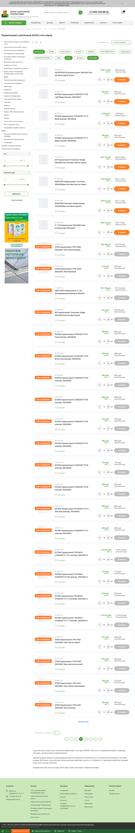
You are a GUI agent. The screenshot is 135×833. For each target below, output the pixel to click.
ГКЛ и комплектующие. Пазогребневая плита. (16, 43)
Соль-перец (93, 58)
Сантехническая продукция (13, 83)
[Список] (41, 42)
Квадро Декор (125, 52)
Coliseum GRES (65, 52)
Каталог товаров (15, 23)
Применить (16, 194)
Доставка (50, 22)
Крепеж (6, 118)
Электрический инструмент (13, 99)
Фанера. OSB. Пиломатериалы (14, 112)
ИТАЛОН (79, 52)
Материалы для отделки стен (13, 62)
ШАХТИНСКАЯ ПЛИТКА (42, 58)
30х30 (68, 58)
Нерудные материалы (11, 93)
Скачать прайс (117, 22)
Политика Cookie (63, 5)
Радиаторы (7, 89)
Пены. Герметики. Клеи (11, 124)
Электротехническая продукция (14, 80)
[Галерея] (38, 42)
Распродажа (8, 142)
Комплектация (9, 173)
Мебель (3, 131)
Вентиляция (8, 86)
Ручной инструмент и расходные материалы (14, 58)
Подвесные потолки (10, 65)
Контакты (103, 22)
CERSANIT (91, 52)
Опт (5, 154)
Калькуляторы (36, 22)
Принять (123, 3)
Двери (6, 77)
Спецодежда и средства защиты (14, 127)
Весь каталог (35, 817)
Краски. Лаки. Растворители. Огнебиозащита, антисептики (13, 73)
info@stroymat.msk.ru (13, 799)
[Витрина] (34, 42)
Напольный (39, 52)
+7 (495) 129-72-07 (15, 796)
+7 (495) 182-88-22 (99, 12)
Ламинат (7, 105)
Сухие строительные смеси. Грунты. (15, 47)
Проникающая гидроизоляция (14, 139)
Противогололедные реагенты (11, 146)
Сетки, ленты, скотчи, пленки (13, 121)
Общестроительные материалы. (14, 50)
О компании (74, 22)
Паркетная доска (9, 108)
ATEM (58, 58)
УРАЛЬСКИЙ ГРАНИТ (107, 52)
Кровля (6, 115)
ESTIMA (51, 52)
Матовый (80, 58)
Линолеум (7, 102)
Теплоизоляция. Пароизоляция (14, 53)
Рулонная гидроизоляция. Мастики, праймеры (15, 135)
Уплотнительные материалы (10, 149)
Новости (62, 22)
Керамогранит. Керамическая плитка (16, 68)
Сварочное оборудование (12, 96)
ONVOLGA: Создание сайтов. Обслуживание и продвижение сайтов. (20, 827)
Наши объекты (89, 22)
